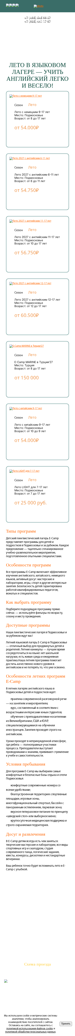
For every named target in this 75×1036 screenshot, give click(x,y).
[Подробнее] (25, 96)
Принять (65, 1024)
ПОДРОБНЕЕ (30, 137)
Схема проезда (37, 964)
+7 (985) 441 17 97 (37, 21)
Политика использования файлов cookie (37, 990)
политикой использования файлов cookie (29, 1028)
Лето (32, 105)
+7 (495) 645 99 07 (37, 17)
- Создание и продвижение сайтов (47, 981)
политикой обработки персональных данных (30, 1032)
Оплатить (37, 892)
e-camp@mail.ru (37, 959)
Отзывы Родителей (37, 904)
